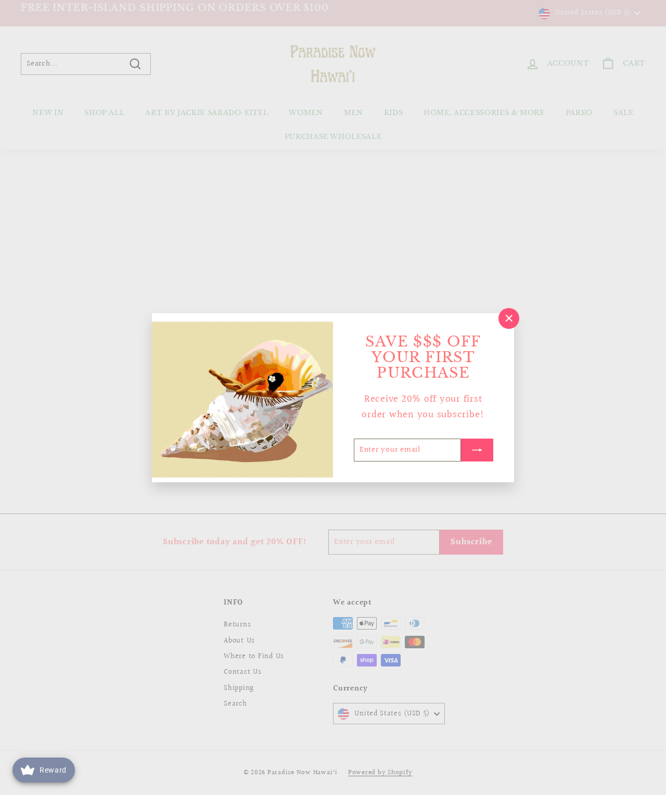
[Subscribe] (477, 449)
